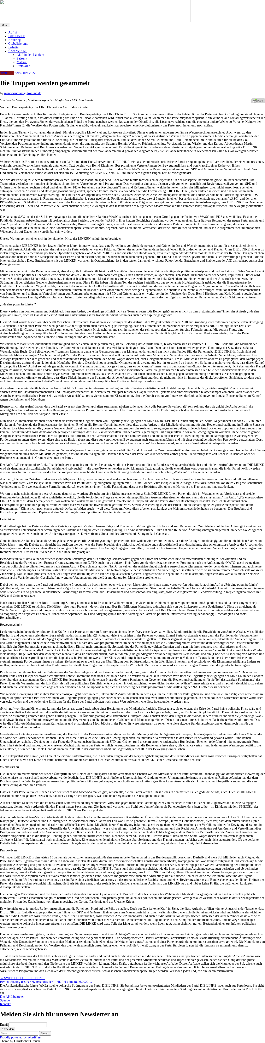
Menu (5, 25)
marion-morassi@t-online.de (22, 93)
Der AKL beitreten (12, 996)
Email (4, 1024)
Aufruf (12, 32)
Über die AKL (17, 51)
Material (22, 62)
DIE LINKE (16, 36)
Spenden (5, 1000)
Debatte (13, 47)
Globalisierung (18, 43)
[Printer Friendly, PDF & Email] (258, 100)
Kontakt (5, 1004)
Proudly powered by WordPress (21, 1037)
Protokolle (23, 66)
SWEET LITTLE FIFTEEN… (22, 978)
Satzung (22, 58)
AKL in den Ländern (30, 54)
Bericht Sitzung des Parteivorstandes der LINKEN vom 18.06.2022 (46, 981)
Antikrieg (14, 40)
